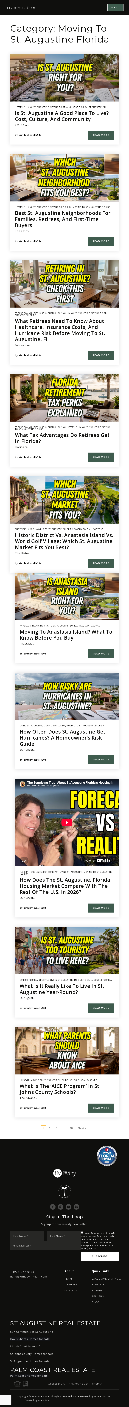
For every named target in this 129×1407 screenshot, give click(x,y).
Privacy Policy (88, 1248)
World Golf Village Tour (88, 529)
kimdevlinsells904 (30, 134)
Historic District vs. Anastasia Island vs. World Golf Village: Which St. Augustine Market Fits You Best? (64, 541)
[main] (64, 577)
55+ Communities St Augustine (31, 1331)
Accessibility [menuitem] (56, 1384)
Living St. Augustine (37, 107)
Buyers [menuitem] (97, 1290)
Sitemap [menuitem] (97, 1384)
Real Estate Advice (89, 625)
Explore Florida (29, 980)
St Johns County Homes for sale (31, 1354)
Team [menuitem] (68, 1278)
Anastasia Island (24, 529)
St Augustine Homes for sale (30, 1361)
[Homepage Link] (21, 7)
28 (71, 1128)
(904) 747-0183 (23, 1272)
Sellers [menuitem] (98, 1296)
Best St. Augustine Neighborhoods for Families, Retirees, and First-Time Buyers (62, 219)
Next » (82, 1128)
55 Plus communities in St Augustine (35, 313)
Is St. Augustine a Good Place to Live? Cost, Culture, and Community (62, 116)
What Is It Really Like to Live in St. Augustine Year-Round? (62, 988)
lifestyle (20, 107)
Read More (101, 135)
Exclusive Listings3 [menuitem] (107, 1278)
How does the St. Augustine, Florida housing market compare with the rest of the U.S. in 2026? (65, 885)
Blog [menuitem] (95, 1302)
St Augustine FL (98, 107)
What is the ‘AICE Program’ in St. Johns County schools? (60, 1089)
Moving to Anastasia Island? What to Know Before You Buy (66, 634)
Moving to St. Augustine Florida (69, 107)
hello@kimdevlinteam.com (28, 1276)
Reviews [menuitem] (70, 1284)
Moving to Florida (61, 207)
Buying (62, 313)
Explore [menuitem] (98, 1284)
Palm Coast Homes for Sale (29, 1375)
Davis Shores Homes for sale (30, 1339)
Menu (115, 7)
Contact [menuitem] (70, 1290)
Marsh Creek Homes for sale (29, 1346)
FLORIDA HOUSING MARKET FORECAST (39, 872)
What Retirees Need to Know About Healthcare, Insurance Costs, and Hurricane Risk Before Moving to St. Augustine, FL (60, 330)
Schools (74, 1080)
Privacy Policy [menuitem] (79, 1384)
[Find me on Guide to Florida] (107, 1155)
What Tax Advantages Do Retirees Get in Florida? (62, 438)
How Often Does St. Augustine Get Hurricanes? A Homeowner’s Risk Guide (62, 737)
